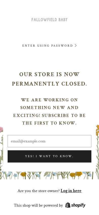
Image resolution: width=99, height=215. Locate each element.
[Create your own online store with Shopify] (75, 206)
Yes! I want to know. (49, 156)
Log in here (71, 191)
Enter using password (47, 46)
